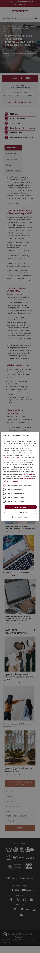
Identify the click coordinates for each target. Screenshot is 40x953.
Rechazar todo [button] (21, 512)
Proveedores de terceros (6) (12, 458)
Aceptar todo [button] (20, 507)
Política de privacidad (10, 481)
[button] (20, 517)
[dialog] (20, 476)
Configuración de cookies (27, 479)
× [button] (35, 434)
